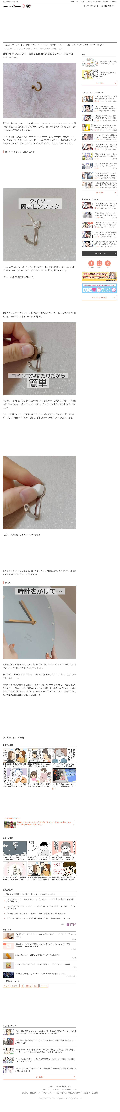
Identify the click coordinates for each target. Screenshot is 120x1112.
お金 (22, 45)
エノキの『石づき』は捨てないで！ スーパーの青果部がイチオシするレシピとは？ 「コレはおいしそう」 (40, 907)
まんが (95, 1)
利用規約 (33, 1093)
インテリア (35, 45)
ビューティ (89, 1)
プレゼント (105, 1)
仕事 (17, 45)
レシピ (82, 1)
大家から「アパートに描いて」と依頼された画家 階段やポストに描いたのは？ (35, 913)
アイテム (44, 45)
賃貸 (36, 986)
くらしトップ (9, 45)
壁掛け (28, 986)
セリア (6, 986)
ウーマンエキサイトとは (51, 1089)
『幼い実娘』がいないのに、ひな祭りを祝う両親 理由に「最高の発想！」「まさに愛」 (39, 918)
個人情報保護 (62, 1093)
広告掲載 (95, 1093)
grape (16, 57)
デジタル (100, 45)
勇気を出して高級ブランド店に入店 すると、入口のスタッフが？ (30, 894)
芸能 (68, 45)
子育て (72, 1)
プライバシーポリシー (46, 1093)
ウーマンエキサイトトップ (93, 6)
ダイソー (15, 986)
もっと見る (39, 1077)
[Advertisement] (60, 25)
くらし (77, 1)
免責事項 (86, 1093)
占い (99, 1)
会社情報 (25, 1093)
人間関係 (53, 45)
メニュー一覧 (112, 1)
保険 (27, 45)
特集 (83, 54)
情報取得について (75, 1093)
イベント (61, 45)
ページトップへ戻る (99, 298)
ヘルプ (75, 1089)
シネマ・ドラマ (89, 45)
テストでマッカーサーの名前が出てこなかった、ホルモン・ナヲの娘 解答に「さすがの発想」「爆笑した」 (39, 900)
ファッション (77, 45)
